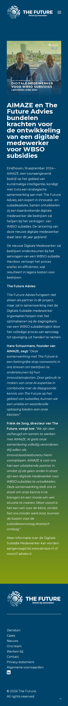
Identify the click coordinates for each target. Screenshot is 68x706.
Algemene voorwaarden (25, 667)
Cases (11, 635)
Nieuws (12, 641)
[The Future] (30, 12)
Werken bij (15, 651)
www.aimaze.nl (43, 548)
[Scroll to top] (60, 698)
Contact (13, 657)
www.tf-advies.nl (19, 554)
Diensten (13, 630)
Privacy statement (20, 662)
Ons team (14, 646)
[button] (59, 12)
